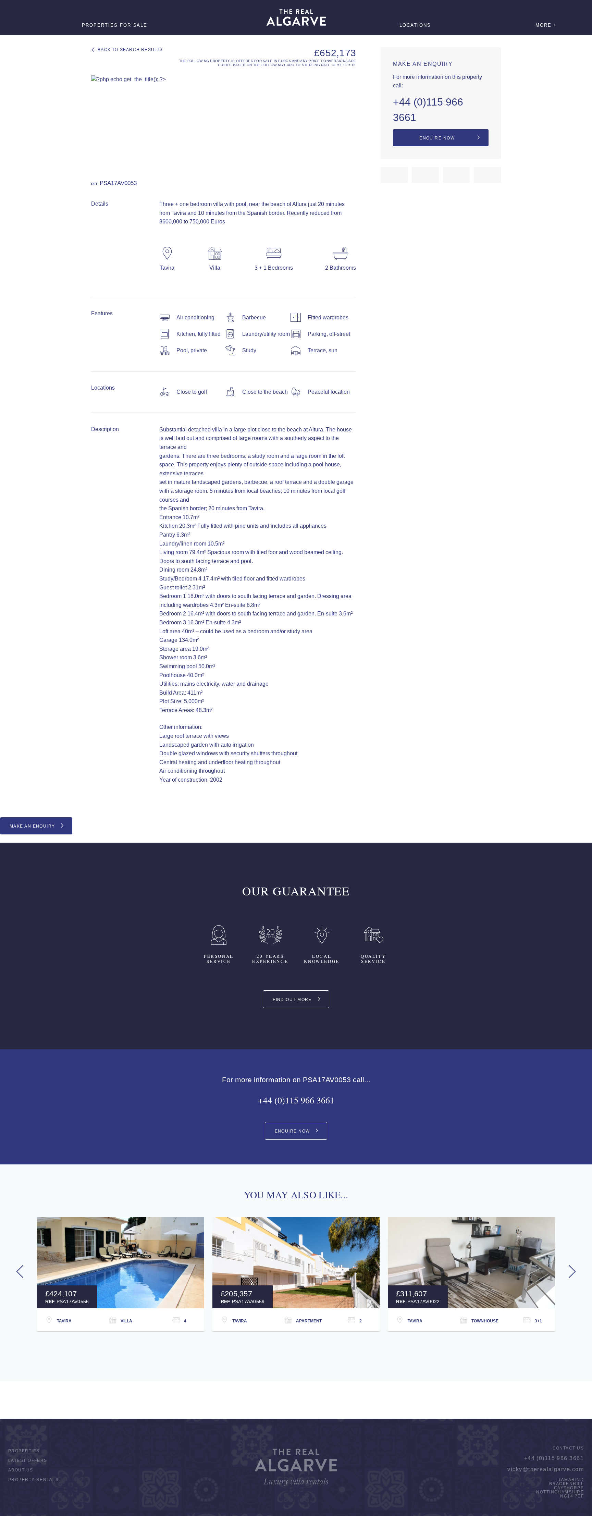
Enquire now (437, 138)
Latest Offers (27, 1460)
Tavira (64, 1321)
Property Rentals (33, 1479)
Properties (23, 1450)
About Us (20, 1470)
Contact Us (568, 1448)
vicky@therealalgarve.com (545, 1469)
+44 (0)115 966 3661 (428, 109)
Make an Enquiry (32, 826)
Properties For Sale (114, 25)
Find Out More (292, 999)
